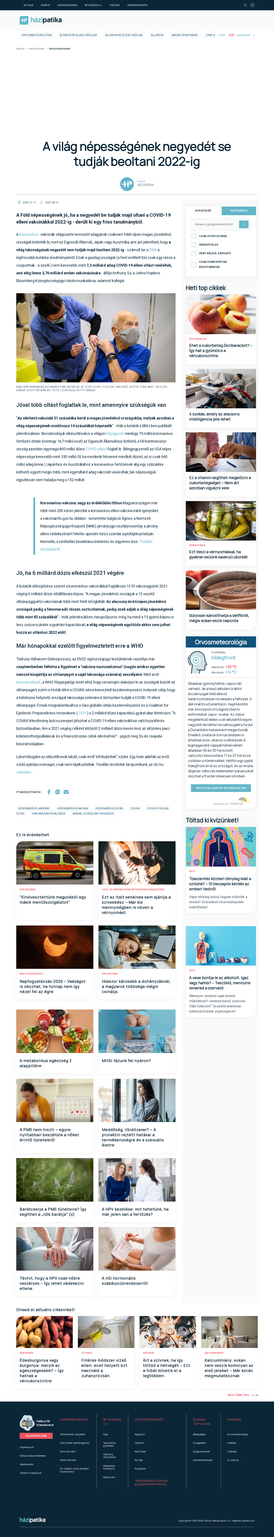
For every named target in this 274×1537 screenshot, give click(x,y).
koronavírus (29, 234)
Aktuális (28, 5)
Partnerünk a (222, 804)
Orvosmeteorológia (37, 35)
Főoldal (20, 49)
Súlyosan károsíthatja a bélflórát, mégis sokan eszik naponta (219, 618)
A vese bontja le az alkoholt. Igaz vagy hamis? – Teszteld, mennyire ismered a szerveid (219, 982)
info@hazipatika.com (243, 1520)
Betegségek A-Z (93, 5)
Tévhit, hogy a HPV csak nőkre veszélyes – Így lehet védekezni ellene (52, 1283)
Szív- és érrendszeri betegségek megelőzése (133, 889)
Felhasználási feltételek (33, 1455)
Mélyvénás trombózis (109, 1467)
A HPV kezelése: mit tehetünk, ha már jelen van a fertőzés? (135, 1211)
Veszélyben (27, 889)
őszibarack (197, 339)
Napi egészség (36, 49)
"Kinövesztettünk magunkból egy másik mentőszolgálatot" (53, 899)
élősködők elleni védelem (78, 35)
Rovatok (45, 5)
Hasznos (114, 5)
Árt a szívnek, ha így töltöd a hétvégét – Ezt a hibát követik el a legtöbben (166, 1368)
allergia (157, 35)
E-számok (233, 1460)
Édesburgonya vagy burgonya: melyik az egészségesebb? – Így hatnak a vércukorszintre (42, 1370)
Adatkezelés (26, 1464)
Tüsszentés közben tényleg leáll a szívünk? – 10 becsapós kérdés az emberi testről (220, 883)
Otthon (86, 1353)
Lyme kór (212, 35)
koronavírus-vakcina (73, 808)
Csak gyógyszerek (213, 236)
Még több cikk (238, 1395)
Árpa (105, 1434)
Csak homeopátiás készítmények (213, 264)
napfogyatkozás (31, 973)
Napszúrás (109, 1477)
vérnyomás (197, 545)
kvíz (192, 871)
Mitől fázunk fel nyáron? (126, 1060)
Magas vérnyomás (185, 35)
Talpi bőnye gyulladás (109, 1444)
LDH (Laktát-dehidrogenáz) (74, 1442)
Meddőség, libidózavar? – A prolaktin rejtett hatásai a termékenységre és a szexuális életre (133, 1137)
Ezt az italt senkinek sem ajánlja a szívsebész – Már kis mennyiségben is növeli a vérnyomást (136, 904)
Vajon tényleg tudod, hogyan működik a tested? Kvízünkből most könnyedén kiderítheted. (218, 902)
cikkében (23, 772)
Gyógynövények (201, 1451)
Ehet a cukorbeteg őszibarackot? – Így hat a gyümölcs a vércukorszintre (220, 350)
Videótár (231, 1442)
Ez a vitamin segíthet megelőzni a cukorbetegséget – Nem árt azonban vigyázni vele (220, 482)
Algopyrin (140, 1434)
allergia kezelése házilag (124, 35)
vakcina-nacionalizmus (48, 813)
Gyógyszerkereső (67, 5)
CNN (153, 250)
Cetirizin (139, 1442)
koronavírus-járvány (34, 808)
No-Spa (139, 1460)
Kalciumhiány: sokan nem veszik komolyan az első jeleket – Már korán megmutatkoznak (229, 1368)
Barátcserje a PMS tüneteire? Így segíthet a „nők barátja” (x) (53, 1211)
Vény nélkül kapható (215, 253)
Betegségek (199, 1434)
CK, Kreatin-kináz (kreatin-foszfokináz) (74, 1470)
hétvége (148, 1353)
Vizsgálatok (199, 1442)
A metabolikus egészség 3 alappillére (45, 1063)
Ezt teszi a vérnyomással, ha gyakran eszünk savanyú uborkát (218, 554)
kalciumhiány (214, 1353)
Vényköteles (208, 244)
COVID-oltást (96, 449)
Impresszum (27, 1447)
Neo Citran (140, 1451)
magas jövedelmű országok (93, 813)
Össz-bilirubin (68, 1451)
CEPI (82, 713)
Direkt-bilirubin (68, 1460)
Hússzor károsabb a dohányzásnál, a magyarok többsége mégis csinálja (136, 986)
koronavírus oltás (109, 808)
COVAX (135, 808)
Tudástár (232, 1451)
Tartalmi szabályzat (31, 1472)
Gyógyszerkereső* (149, 1419)
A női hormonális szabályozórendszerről (125, 1281)
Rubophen (140, 1468)
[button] (75, 1422)
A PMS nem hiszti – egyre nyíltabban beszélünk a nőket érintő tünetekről (49, 1134)
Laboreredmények (137, 5)
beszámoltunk (28, 682)
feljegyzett (115, 433)
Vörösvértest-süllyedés (72, 1434)
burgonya (26, 1353)
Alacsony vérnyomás (109, 1456)
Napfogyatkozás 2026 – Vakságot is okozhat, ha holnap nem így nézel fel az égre (53, 986)
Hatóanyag (238, 210)
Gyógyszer (203, 210)
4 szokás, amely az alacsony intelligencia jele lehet (214, 416)
